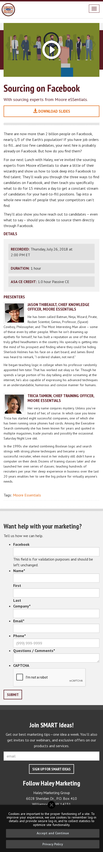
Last (17, 600)
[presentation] (49, 677)
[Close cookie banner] (51, 805)
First (17, 585)
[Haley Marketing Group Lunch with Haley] (8, 9)
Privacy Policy (52, 844)
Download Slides (53, 111)
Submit (13, 694)
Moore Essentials (27, 495)
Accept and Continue (53, 833)
